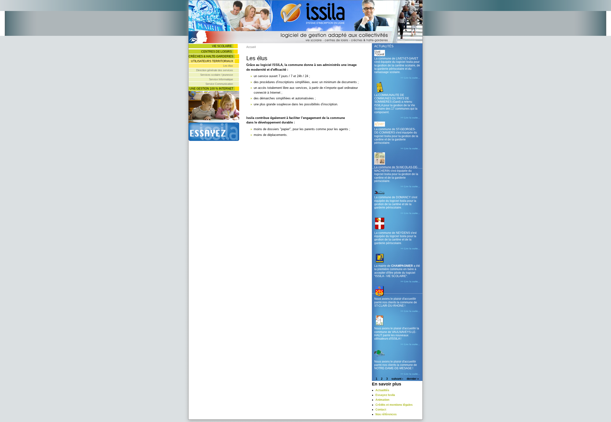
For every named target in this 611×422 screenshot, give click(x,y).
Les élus (228, 65)
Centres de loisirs (216, 51)
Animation (382, 399)
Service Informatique (221, 79)
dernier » (413, 378)
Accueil (251, 47)
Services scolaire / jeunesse (216, 74)
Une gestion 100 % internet (211, 88)
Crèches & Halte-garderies (211, 56)
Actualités (382, 390)
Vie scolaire (222, 46)
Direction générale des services (214, 70)
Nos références (386, 414)
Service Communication (219, 83)
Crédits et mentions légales (394, 404)
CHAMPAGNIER (402, 265)
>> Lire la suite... (410, 77)
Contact (380, 409)
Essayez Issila (385, 395)
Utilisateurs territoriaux (212, 61)
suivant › (397, 378)
